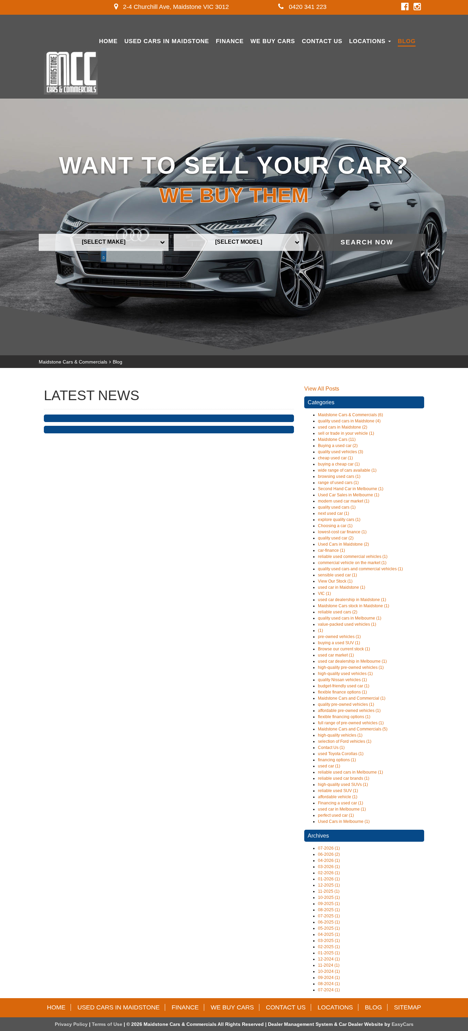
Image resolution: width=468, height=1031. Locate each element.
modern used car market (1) (343, 501)
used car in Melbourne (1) (342, 809)
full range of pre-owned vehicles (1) (351, 723)
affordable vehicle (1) (337, 796)
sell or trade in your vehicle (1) (346, 433)
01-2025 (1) (329, 953)
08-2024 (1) (329, 983)
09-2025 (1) (329, 903)
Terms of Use (108, 1024)
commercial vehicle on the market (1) (352, 562)
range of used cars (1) (338, 482)
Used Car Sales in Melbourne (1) (348, 495)
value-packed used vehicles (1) (347, 624)
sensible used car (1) (337, 575)
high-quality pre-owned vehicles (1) (351, 667)
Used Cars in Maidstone (166, 41)
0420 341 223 (307, 6)
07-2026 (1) (329, 848)
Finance (230, 41)
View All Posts (321, 389)
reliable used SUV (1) (338, 790)
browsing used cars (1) (339, 476)
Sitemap (407, 1007)
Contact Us (322, 41)
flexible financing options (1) (344, 716)
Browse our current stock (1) (344, 649)
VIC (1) (324, 593)
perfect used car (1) (336, 815)
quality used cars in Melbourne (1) (349, 618)
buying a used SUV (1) (339, 642)
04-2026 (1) (329, 860)
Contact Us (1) (331, 747)
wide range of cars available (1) (347, 470)
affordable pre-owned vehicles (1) (349, 710)
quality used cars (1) (337, 507)
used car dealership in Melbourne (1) (352, 661)
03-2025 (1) (329, 940)
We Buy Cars (272, 41)
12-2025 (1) (329, 885)
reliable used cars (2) (337, 612)
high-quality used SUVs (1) (343, 784)
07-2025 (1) (329, 916)
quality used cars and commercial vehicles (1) (360, 569)
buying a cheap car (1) (339, 464)
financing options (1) (337, 760)
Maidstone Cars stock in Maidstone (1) (353, 605)
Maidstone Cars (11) (337, 439)
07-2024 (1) (329, 990)
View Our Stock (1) (335, 581)
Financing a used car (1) (340, 803)
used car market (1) (336, 655)
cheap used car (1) (335, 458)
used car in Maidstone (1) (341, 587)
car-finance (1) (331, 550)
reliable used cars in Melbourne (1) (350, 772)
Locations (368, 41)
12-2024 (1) (329, 959)
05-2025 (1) (329, 928)
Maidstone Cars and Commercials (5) (352, 729)
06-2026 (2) (329, 854)
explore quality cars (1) (339, 519)
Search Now (367, 242)
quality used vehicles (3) (340, 451)
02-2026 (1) (329, 872)
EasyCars (403, 1024)
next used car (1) (333, 513)
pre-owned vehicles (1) (339, 636)
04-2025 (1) (329, 934)
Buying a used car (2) (338, 445)
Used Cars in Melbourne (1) (344, 821)
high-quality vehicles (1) (340, 735)
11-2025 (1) (329, 891)
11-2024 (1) (329, 965)
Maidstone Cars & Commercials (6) (350, 414)
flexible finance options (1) (342, 692)
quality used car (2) (336, 538)
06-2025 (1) (329, 922)
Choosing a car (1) (335, 525)
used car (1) (329, 766)
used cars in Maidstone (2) (342, 427)
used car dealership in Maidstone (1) (352, 599)
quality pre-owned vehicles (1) (346, 704)
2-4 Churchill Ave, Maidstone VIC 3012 (175, 6)
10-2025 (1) (329, 897)
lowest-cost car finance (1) (342, 532)
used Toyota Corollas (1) (341, 753)
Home (108, 41)
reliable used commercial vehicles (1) (352, 556)
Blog (407, 41)
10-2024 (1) (329, 971)
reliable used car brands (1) (343, 778)
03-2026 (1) (329, 866)
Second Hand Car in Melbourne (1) (350, 488)
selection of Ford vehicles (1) (344, 741)
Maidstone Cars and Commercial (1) (351, 698)
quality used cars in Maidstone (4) (349, 421)
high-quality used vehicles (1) (345, 673)
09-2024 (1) (329, 977)
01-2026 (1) (329, 879)
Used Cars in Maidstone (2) (343, 544)
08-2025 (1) (329, 909)
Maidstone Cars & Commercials (73, 362)
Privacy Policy (72, 1024)
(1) (320, 630)
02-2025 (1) (329, 946)
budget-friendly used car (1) (343, 686)
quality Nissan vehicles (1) (342, 679)
